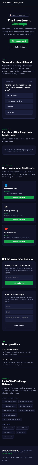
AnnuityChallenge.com (26, 410)
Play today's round (19, 41)
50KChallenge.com (9, 410)
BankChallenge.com (10, 415)
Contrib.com (21, 432)
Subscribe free (19, 283)
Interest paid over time (14, 101)
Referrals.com (8, 437)
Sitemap (4, 460)
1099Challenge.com (10, 401)
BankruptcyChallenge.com (12, 419)
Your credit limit (12, 95)
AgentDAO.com (8, 432)
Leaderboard (15, 457)
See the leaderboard (19, 47)
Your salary (10, 112)
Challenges (5, 457)
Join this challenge (19, 197)
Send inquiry (19, 326)
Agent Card (28, 457)
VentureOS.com (22, 428)
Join (21, 457)
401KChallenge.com (25, 406)
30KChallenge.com (9, 406)
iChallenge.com (8, 428)
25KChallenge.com (26, 401)
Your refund (10, 107)
